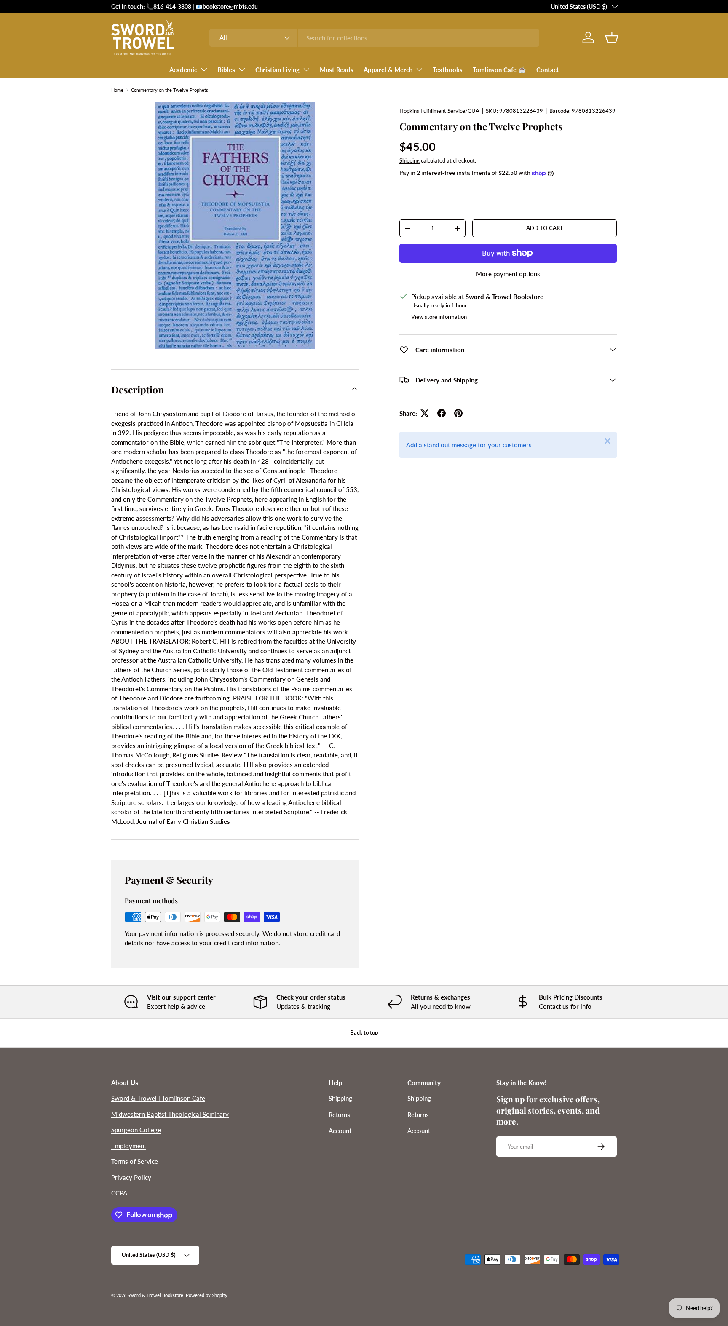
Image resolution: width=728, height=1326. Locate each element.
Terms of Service (134, 1161)
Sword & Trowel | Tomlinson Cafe (158, 1098)
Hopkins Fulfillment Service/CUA (439, 110)
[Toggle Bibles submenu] (242, 69)
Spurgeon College (136, 1130)
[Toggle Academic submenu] (204, 69)
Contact (547, 69)
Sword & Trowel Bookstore (155, 1295)
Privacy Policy (131, 1177)
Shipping (409, 160)
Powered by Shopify (207, 1295)
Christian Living (277, 69)
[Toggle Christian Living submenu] (306, 69)
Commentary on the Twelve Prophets (169, 90)
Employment (128, 1146)
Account (340, 1130)
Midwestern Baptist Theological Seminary (170, 1114)
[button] (611, 37)
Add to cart (544, 228)
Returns (339, 1114)
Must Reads (336, 69)
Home (117, 90)
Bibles (226, 69)
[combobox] (374, 38)
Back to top (364, 1032)
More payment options (508, 274)
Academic (183, 69)
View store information (439, 316)
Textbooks (448, 69)
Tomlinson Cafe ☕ (499, 69)
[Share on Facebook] (441, 413)
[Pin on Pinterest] (458, 413)
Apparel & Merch (388, 69)
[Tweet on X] (424, 413)
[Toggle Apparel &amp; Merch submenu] (419, 69)
